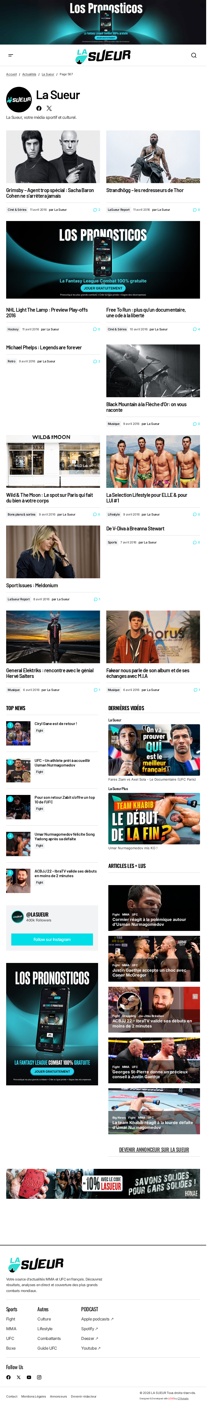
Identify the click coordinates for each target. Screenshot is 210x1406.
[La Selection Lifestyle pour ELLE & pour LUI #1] (153, 461)
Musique (114, 424)
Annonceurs (58, 1396)
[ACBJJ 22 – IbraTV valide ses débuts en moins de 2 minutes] (18, 881)
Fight (39, 730)
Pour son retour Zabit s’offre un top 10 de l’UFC (65, 799)
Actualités (29, 74)
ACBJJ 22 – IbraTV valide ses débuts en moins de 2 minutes (66, 873)
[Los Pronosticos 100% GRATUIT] (103, 22)
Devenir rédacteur (84, 1396)
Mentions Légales (33, 1396)
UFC (10, 1338)
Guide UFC (47, 1348)
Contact (11, 1396)
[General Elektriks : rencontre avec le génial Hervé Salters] (53, 637)
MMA (11, 1328)
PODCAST (89, 1309)
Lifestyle (114, 514)
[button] (11, 55)
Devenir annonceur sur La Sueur (154, 1149)
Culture (44, 1319)
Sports (112, 542)
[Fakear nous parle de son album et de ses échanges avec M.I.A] (153, 637)
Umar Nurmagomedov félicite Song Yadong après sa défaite (65, 836)
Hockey (13, 329)
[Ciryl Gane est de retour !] (18, 733)
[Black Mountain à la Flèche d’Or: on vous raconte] (153, 370)
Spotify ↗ (89, 1328)
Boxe (10, 1348)
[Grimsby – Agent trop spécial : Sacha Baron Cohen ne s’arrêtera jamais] (53, 156)
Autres (42, 1309)
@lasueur (37, 914)
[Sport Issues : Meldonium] (53, 552)
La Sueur (48, 74)
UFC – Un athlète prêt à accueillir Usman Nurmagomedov (62, 762)
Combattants (49, 1338)
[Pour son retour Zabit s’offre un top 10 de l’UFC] (18, 807)
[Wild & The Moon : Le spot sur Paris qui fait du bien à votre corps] (53, 461)
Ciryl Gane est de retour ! (56, 723)
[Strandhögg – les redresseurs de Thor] (153, 156)
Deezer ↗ (89, 1338)
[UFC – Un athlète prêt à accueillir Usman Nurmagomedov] (18, 770)
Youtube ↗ (90, 1348)
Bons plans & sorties (21, 514)
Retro (11, 361)
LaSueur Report (119, 210)
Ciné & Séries (17, 210)
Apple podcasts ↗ (97, 1319)
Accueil (11, 74)
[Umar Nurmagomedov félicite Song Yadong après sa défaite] (18, 844)
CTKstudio (182, 1398)
